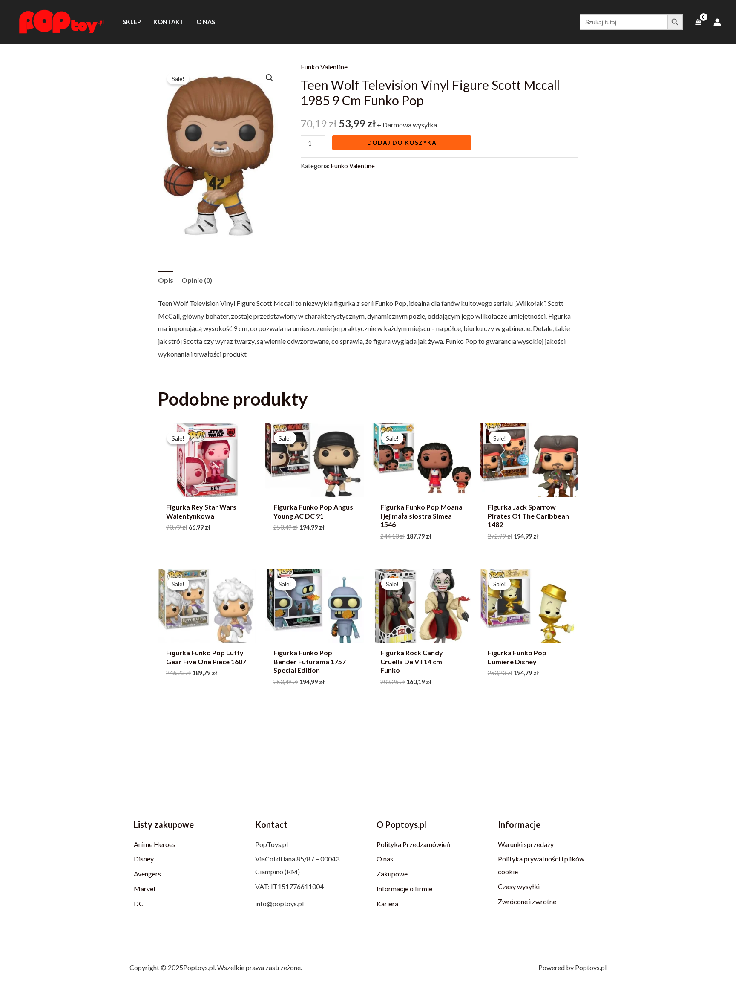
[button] (269, 78)
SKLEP (132, 22)
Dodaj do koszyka (402, 142)
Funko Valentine (324, 67)
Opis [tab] (165, 280)
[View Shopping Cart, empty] (698, 22)
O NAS (205, 22)
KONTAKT (168, 22)
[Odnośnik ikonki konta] (717, 22)
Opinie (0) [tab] (196, 280)
